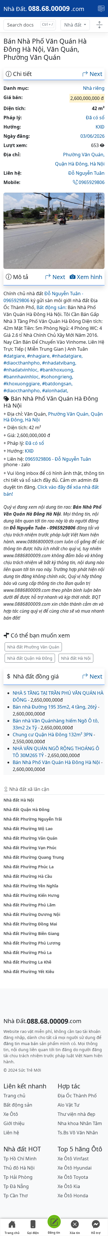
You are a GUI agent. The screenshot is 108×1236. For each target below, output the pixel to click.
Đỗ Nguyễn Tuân (86, 173)
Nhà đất (73, 25)
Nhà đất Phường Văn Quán (33, 647)
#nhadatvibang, (59, 363)
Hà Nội (97, 164)
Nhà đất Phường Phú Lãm (29, 905)
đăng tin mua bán (20, 1043)
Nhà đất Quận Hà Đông (29, 658)
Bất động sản (17, 1105)
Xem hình (88, 277)
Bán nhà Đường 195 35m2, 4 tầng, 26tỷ (55, 707)
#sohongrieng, (57, 376)
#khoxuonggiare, (22, 383)
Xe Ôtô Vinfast (73, 1158)
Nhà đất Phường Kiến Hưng (31, 895)
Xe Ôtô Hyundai (75, 1168)
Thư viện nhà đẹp (76, 1114)
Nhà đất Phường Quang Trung (33, 857)
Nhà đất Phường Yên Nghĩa (30, 886)
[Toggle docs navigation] (99, 25)
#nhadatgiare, (67, 356)
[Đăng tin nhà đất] (53, 1222)
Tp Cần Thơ (15, 1195)
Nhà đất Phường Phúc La (28, 866)
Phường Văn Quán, (84, 154)
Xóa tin (75, 1233)
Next (95, 73)
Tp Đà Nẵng (16, 1186)
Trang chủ (12, 1233)
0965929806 (91, 182)
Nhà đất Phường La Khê (27, 962)
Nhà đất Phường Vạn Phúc (29, 847)
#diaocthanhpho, (22, 363)
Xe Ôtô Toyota (73, 1177)
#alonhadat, (55, 390)
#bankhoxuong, (57, 370)
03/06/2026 (92, 136)
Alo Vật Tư (68, 1105)
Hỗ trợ (96, 1233)
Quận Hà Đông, (72, 164)
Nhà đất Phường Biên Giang (31, 933)
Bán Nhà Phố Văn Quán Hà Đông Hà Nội (56, 762)
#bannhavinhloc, (22, 376)
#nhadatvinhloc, (21, 370)
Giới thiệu (13, 1123)
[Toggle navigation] (101, 8)
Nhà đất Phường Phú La (27, 952)
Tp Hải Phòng (18, 1177)
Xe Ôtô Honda (73, 1195)
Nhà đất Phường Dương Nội (31, 914)
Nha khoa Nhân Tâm (80, 1123)
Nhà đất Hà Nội (76, 658)
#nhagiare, (39, 356)
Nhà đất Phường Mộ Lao (28, 828)
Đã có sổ (95, 117)
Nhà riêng (94, 88)
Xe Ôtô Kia (69, 1186)
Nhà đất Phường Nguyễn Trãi (32, 819)
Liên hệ (11, 1132)
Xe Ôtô (10, 1114)
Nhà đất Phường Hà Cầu (27, 876)
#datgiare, (15, 356)
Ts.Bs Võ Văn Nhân (78, 1132)
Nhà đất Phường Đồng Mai (30, 924)
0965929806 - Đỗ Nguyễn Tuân (58, 459)
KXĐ (100, 127)
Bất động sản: (52, 307)
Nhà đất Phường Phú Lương (31, 943)
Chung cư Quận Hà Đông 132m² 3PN (52, 734)
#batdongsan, (57, 383)
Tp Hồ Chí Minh (20, 1158)
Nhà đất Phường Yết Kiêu (28, 971)
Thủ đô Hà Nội (19, 1168)
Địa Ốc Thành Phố (77, 1095)
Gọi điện (33, 1233)
